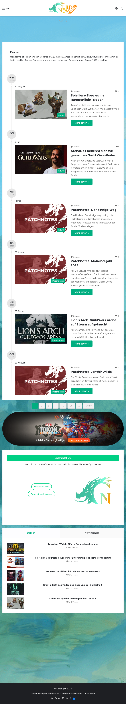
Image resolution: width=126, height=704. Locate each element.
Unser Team (89, 693)
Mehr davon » (82, 122)
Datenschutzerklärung (71, 693)
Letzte (89, 405)
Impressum (53, 693)
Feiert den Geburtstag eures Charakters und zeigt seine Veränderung (73, 557)
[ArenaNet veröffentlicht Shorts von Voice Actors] (15, 575)
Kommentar (92, 532)
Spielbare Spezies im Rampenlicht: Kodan (72, 598)
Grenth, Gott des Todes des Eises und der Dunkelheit (72, 585)
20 (71, 405)
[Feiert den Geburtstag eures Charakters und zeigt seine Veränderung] (15, 562)
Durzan (15, 52)
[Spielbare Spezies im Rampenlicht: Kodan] (15, 603)
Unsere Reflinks (41, 486)
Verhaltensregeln (39, 693)
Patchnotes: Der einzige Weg (93, 210)
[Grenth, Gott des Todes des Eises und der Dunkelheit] (15, 589)
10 (63, 405)
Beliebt (31, 532)
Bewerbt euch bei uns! (41, 494)
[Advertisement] (63, 30)
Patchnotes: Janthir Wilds (91, 372)
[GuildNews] (63, 8)
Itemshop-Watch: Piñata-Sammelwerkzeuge (72, 544)
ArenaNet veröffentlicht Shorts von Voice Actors (72, 571)
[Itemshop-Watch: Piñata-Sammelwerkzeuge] (15, 548)
